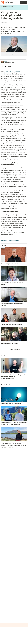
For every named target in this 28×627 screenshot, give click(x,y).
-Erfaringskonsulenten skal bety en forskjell (12, 304)
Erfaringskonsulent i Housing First (11, 324)
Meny (22, 2)
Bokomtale (4, 240)
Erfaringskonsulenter (13, 240)
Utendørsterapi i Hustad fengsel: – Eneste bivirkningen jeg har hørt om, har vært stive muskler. (13, 445)
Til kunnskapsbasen (15, 349)
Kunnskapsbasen (9, 6)
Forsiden (3, 6)
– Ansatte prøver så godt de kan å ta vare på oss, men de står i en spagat (14, 423)
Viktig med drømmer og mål (9, 343)
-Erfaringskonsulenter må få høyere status (12, 283)
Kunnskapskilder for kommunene (11, 403)
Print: (8, 66)
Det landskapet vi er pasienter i (10, 264)
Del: (3, 66)
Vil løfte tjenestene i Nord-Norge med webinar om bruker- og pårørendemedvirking (13, 376)
